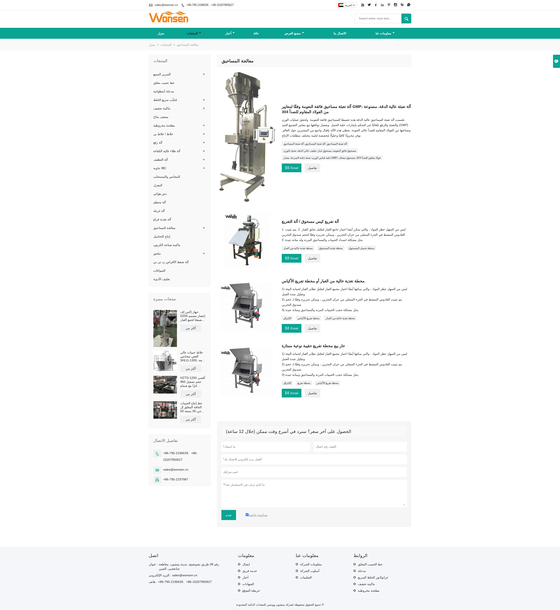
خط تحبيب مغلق (164, 82)
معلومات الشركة (311, 564)
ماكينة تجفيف (161, 108)
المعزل (157, 185)
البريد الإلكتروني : (160, 575)
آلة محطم (159, 202)
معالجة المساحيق (164, 228)
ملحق (157, 253)
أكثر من (191, 328)
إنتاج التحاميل (161, 236)
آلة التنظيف (160, 159)
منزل (161, 33)
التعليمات (306, 577)
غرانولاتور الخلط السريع (373, 577)
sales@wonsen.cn (166, 5)
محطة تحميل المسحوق (361, 248)
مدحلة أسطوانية (163, 91)
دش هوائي (160, 193)
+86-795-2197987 (175, 479)
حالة (256, 33)
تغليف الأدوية (161, 279)
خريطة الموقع (251, 590)
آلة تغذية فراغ (162, 219)
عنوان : (153, 564)
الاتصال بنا (340, 33)
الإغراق (287, 318)
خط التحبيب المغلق (370, 564)
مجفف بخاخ (160, 117)
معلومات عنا (383, 33)
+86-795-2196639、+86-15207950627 (210, 5)
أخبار (228, 33)
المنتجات (192, 33)
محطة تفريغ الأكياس (308, 318)
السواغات (159, 270)
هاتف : (153, 582)
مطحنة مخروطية (164, 125)
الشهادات (248, 584)
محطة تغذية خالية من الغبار (298, 248)
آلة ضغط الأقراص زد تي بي (171, 262)
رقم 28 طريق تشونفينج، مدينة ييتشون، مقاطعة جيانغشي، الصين (189, 566)
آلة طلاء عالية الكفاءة (166, 151)
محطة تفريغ (304, 383)
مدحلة (362, 571)
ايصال (246, 564)
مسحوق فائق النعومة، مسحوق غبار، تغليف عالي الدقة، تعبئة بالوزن (320, 150)
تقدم (229, 515)
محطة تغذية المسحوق (331, 248)
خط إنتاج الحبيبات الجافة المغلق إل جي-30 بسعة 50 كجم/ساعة (191, 407)
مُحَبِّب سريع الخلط (165, 100)
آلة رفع (157, 142)
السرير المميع (162, 74)
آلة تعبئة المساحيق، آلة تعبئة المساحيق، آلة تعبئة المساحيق (315, 143)
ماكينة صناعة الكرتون (166, 245)
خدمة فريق (249, 571)
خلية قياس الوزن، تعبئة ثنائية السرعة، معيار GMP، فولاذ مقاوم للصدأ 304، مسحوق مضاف (332, 157)
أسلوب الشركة (309, 571)
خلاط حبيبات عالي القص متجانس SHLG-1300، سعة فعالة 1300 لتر (192, 356)
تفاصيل (312, 168)
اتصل (153, 555)
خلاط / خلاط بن (163, 134)
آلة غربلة (159, 211)
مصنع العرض (292, 33)
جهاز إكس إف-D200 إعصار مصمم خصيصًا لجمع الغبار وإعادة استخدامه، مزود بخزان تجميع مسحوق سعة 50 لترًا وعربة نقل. (192, 316)
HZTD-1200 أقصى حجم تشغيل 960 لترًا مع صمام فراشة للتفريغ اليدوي (192, 382)
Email (291, 167)
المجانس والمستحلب (166, 176)
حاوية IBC (159, 168)
